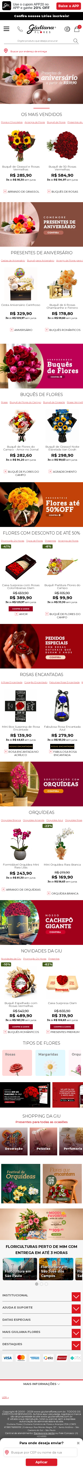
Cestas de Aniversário (13, 260)
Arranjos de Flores (35, 122)
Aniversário (23, 330)
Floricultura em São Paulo (18, 1273)
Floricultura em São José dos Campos (54, 1271)
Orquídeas (41, 812)
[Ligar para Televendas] (20, 29)
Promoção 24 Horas (12, 540)
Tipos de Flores (34, 540)
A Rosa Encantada (11, 682)
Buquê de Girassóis (54, 402)
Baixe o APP (68, 6)
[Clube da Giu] (41, 1239)
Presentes (50, 540)
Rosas (4, 402)
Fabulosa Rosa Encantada (64, 682)
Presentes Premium (65, 1032)
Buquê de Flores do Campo (25, 402)
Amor (23, 614)
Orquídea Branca (11, 820)
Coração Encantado (35, 682)
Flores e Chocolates (12, 122)
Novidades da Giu (41, 951)
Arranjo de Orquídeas (23, 889)
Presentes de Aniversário (42, 252)
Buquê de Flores (56, 122)
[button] (34, 99)
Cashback (67, 29)
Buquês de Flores (41, 394)
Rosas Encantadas (41, 674)
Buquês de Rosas (65, 191)
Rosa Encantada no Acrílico (23, 753)
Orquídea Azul (54, 820)
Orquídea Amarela (33, 820)
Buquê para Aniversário (40, 260)
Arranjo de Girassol (23, 191)
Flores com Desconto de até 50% (41, 533)
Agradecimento (65, 471)
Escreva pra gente (44, 1433)
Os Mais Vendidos (41, 114)
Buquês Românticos (65, 330)
